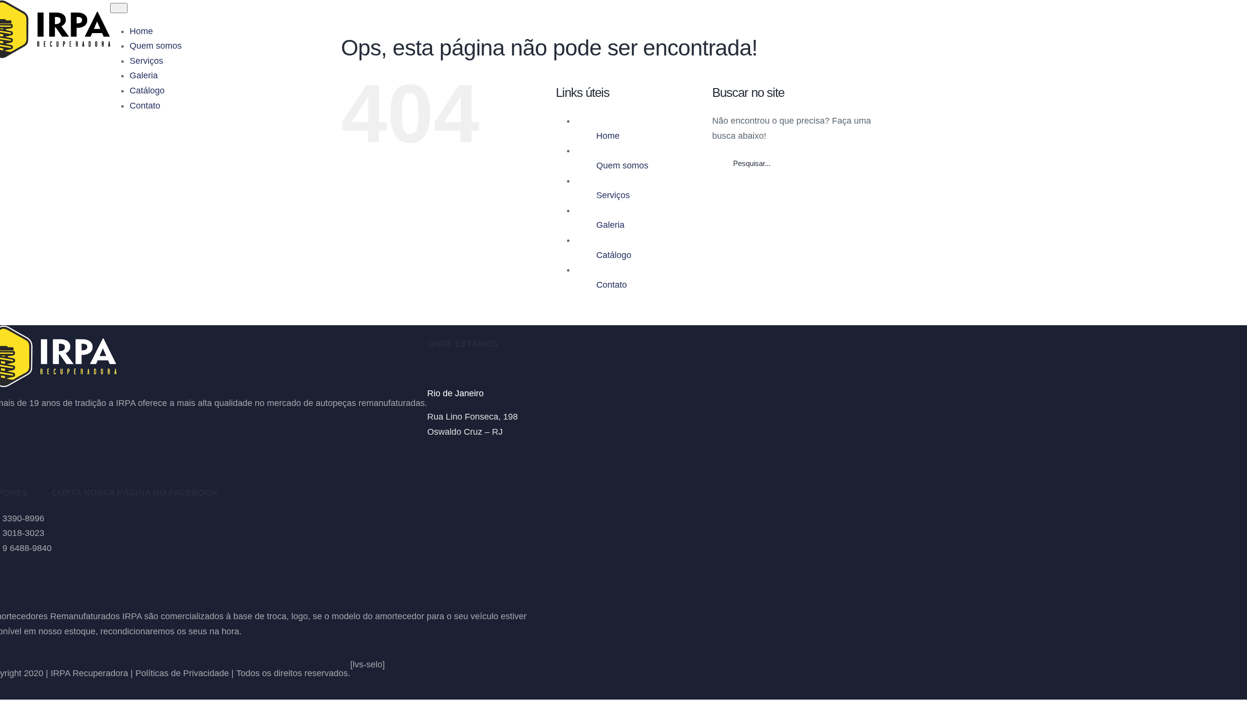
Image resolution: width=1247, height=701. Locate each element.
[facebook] (431, 455)
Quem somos (622, 165)
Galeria (610, 225)
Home (608, 136)
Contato (611, 285)
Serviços (613, 195)
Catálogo (613, 255)
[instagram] (449, 455)
